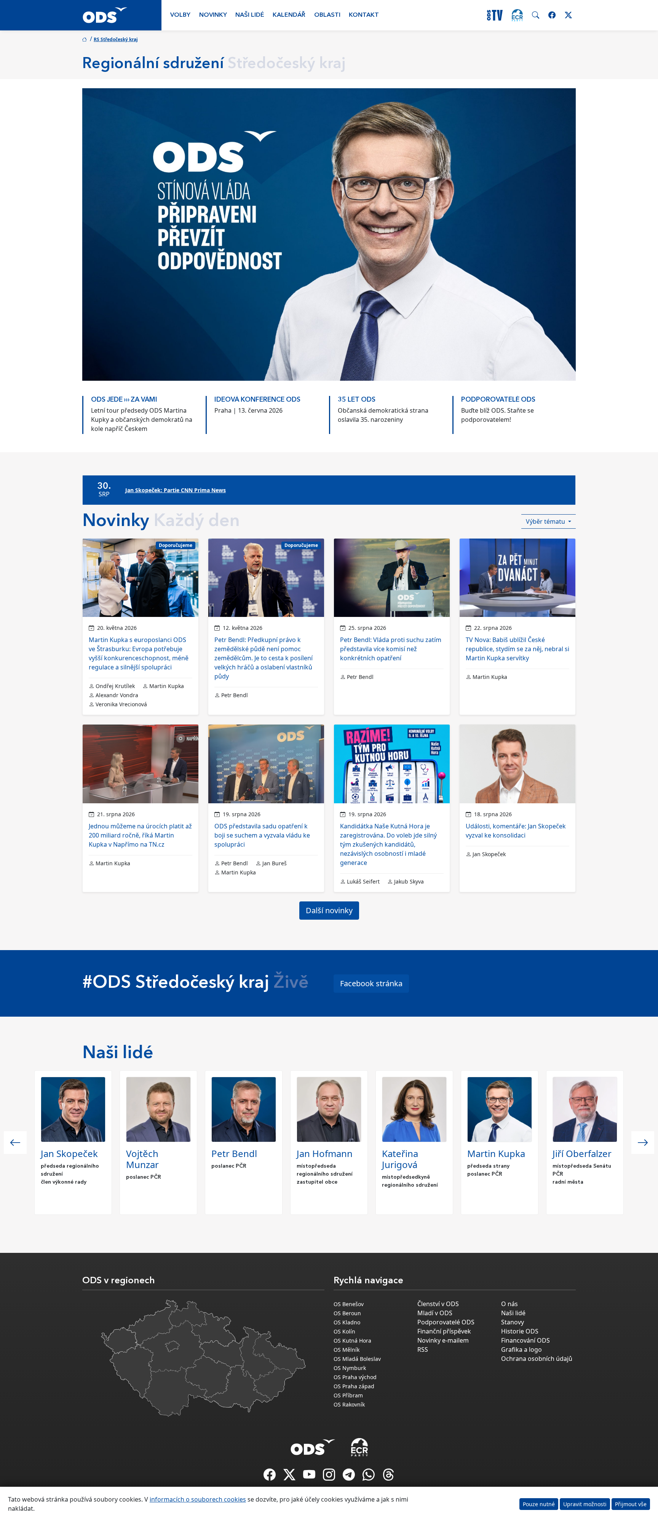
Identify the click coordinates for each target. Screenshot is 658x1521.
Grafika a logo (521, 1349)
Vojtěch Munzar (142, 1159)
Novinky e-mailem (443, 1340)
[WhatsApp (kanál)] (369, 1477)
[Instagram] (330, 1477)
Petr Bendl (234, 1153)
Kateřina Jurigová (400, 1159)
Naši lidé (249, 15)
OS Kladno (347, 1322)
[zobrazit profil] (73, 1109)
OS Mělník (346, 1349)
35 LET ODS (356, 400)
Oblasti (327, 15)
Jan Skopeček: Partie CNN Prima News (175, 490)
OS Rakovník (349, 1404)
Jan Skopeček (69, 1153)
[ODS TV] (310, 1477)
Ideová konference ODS (257, 400)
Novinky (213, 15)
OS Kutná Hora (352, 1340)
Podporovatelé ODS (445, 1322)
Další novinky (329, 910)
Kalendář (289, 15)
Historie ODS (519, 1331)
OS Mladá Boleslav (357, 1358)
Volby (180, 15)
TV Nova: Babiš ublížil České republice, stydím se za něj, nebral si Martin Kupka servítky (517, 649)
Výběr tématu (546, 521)
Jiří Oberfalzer (582, 1153)
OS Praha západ (354, 1386)
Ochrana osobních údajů (536, 1358)
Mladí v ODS (434, 1313)
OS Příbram (348, 1395)
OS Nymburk (350, 1368)
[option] (144, 411)
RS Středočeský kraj (116, 39)
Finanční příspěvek (444, 1331)
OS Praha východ (355, 1377)
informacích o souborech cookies (198, 1499)
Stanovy (512, 1322)
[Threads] (388, 1477)
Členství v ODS (438, 1304)
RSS (422, 1349)
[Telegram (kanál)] (349, 1477)
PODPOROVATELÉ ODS (498, 400)
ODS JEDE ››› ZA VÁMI (124, 400)
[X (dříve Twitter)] (290, 1477)
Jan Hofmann (325, 1153)
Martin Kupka (496, 1153)
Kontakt (364, 15)
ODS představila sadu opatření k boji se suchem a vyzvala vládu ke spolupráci (262, 835)
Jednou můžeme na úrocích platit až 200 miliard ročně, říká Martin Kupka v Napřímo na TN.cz (140, 835)
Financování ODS (525, 1340)
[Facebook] (270, 1477)
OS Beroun (347, 1313)
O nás (509, 1304)
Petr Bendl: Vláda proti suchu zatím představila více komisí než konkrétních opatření (390, 649)
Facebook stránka (371, 983)
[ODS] (313, 1445)
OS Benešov (349, 1304)
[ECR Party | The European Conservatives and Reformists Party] (517, 15)
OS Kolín (344, 1331)
